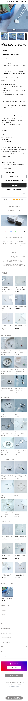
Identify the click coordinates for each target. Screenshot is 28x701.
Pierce (3, 614)
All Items (3, 656)
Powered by (12, 686)
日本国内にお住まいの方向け (14, 189)
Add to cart (14, 185)
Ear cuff (3, 624)
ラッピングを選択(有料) (8, 173)
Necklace (3, 610)
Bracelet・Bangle (5, 628)
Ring (2, 619)
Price (2, 647)
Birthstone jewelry (6, 642)
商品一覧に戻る (14, 675)
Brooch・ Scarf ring (6, 633)
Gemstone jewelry (6, 637)
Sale (2, 651)
